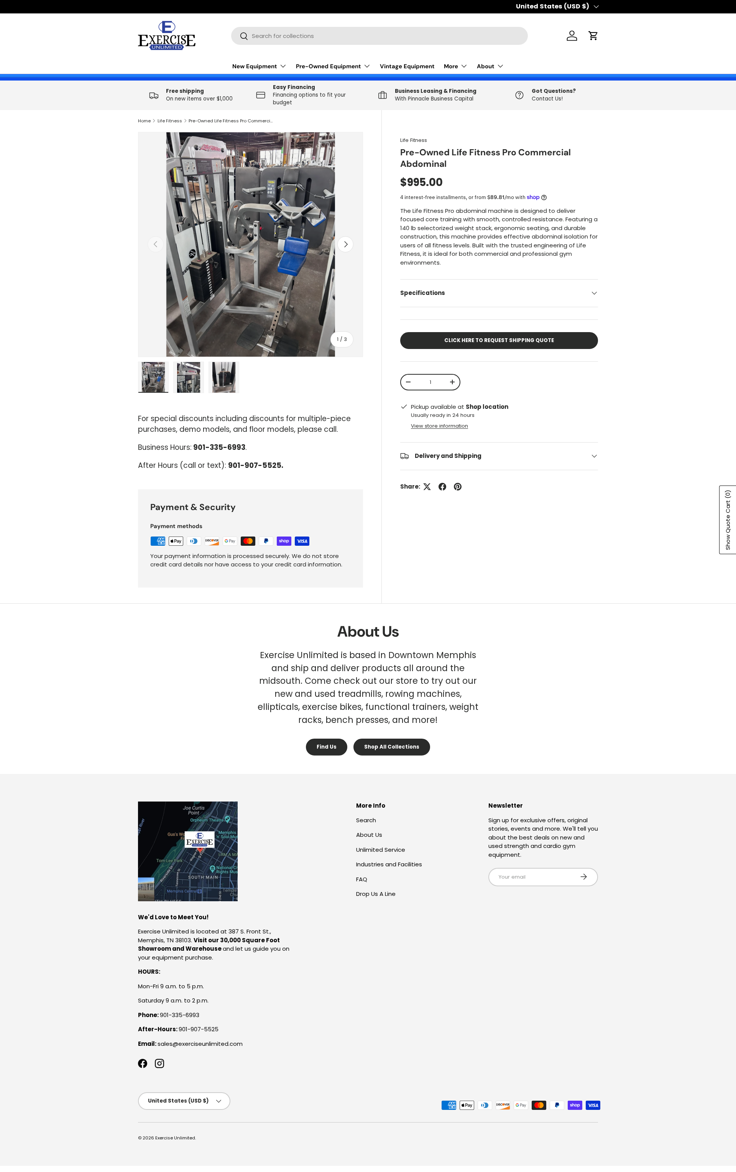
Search (366, 820)
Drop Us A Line (376, 894)
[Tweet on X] (427, 486)
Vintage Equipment (407, 66)
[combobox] (379, 36)
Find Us (327, 747)
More (451, 66)
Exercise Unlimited (175, 1138)
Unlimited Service (380, 849)
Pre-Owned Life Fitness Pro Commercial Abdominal (232, 121)
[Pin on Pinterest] (457, 486)
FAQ (361, 879)
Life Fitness (170, 121)
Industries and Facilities (389, 864)
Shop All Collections (391, 747)
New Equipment (254, 66)
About (486, 66)
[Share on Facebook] (442, 486)
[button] (593, 35)
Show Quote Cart (728, 520)
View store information (439, 426)
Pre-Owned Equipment (328, 66)
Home (144, 121)
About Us (369, 835)
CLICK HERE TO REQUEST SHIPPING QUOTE (499, 340)
